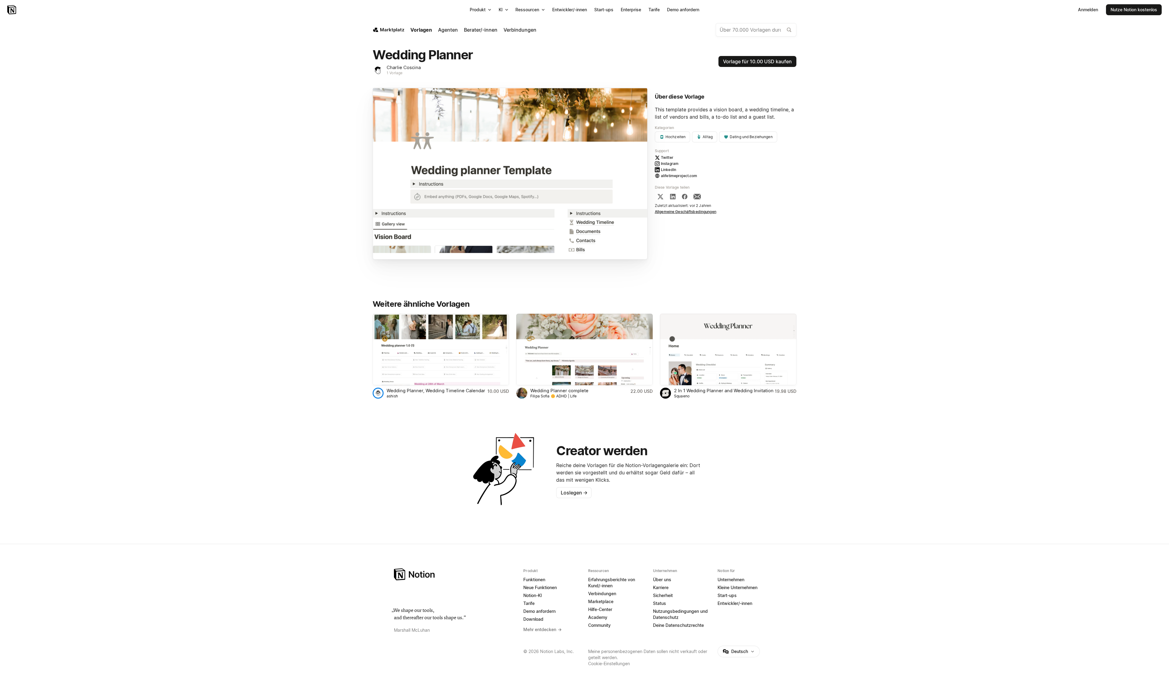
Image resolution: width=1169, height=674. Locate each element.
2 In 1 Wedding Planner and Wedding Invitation (724, 390)
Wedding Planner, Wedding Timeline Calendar (436, 390)
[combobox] (756, 30)
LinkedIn (668, 169)
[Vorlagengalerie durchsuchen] (789, 30)
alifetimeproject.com (679, 175)
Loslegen (574, 493)
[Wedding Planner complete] (584, 349)
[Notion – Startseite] (12, 10)
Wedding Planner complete (559, 390)
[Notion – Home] (455, 574)
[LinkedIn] (673, 196)
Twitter (667, 157)
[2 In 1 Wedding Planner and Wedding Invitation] (728, 349)
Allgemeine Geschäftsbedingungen (685, 211)
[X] (660, 196)
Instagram (670, 163)
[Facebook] (685, 196)
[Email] (697, 196)
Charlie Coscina (404, 67)
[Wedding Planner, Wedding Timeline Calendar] (441, 349)
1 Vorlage (394, 73)
